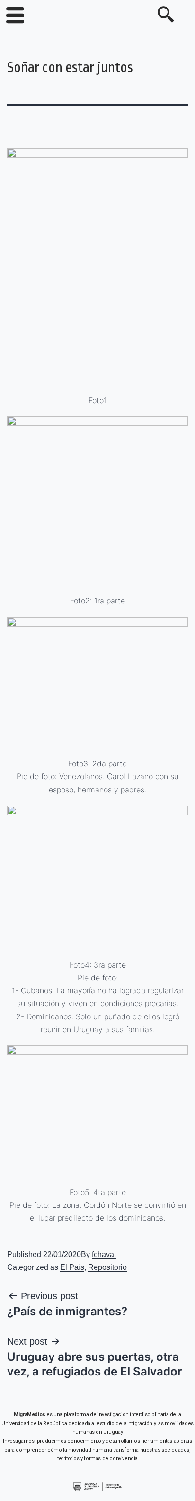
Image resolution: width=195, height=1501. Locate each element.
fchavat (104, 1254)
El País (72, 1267)
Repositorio (107, 1267)
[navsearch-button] (165, 15)
